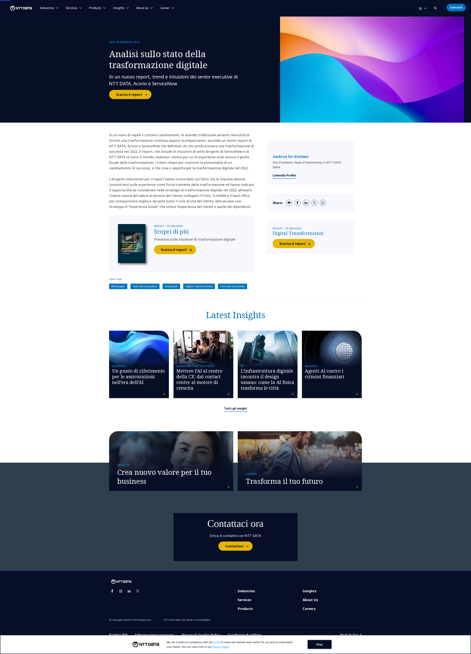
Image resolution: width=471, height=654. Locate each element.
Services (244, 600)
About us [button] (142, 8)
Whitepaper (118, 286)
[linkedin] (306, 203)
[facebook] (297, 203)
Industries (246, 591)
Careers (309, 608)
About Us (310, 600)
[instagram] (121, 591)
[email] (289, 203)
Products (245, 608)
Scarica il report (129, 94)
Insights (309, 591)
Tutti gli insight (235, 408)
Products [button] (95, 8)
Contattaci (234, 546)
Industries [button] (47, 8)
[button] (436, 7)
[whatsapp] (323, 203)
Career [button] (165, 8)
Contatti (456, 7)
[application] (235, 644)
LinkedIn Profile (284, 175)
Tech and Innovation (145, 286)
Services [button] (71, 8)
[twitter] (314, 203)
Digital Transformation (199, 286)
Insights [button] (118, 8)
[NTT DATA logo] (16, 8)
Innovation (171, 286)
